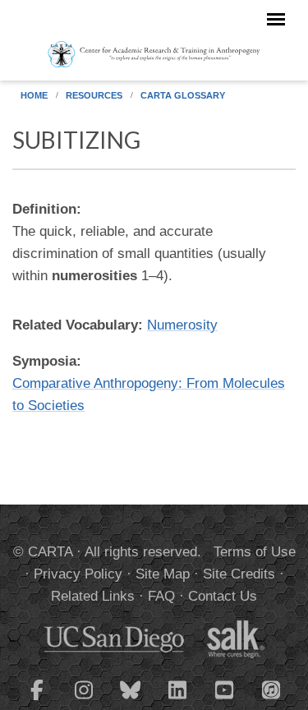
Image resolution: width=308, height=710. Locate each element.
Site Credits (239, 574)
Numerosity (182, 325)
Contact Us (222, 596)
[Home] (154, 53)
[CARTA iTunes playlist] (271, 688)
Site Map (163, 574)
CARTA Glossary (182, 95)
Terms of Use (255, 552)
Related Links (93, 596)
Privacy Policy (78, 574)
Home (34, 95)
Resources (94, 95)
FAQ (161, 596)
